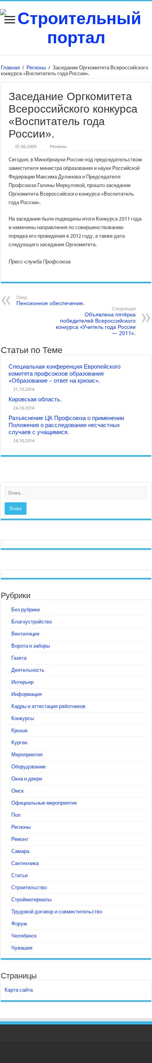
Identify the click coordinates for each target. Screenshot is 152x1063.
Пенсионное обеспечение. (50, 300)
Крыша (19, 730)
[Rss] (76, 1051)
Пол (16, 815)
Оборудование (28, 767)
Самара (20, 851)
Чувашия (21, 948)
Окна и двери (26, 779)
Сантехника (25, 863)
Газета (19, 658)
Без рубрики (25, 610)
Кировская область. (35, 399)
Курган (19, 742)
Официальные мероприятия (44, 803)
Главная (10, 68)
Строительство (29, 887)
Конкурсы (22, 718)
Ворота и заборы (30, 646)
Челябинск (24, 936)
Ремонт (19, 839)
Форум (19, 924)
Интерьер (22, 682)
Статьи (19, 875)
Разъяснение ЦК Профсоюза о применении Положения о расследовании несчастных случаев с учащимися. (66, 425)
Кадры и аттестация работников (48, 706)
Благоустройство (31, 622)
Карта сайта (19, 990)
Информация (26, 694)
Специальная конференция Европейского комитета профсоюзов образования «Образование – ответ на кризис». (64, 373)
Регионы (36, 68)
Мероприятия (26, 755)
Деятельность (27, 670)
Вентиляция (25, 634)
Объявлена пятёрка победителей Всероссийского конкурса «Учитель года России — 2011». (96, 321)
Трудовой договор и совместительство (56, 912)
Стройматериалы (31, 899)
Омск (17, 791)
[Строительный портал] (76, 26)
